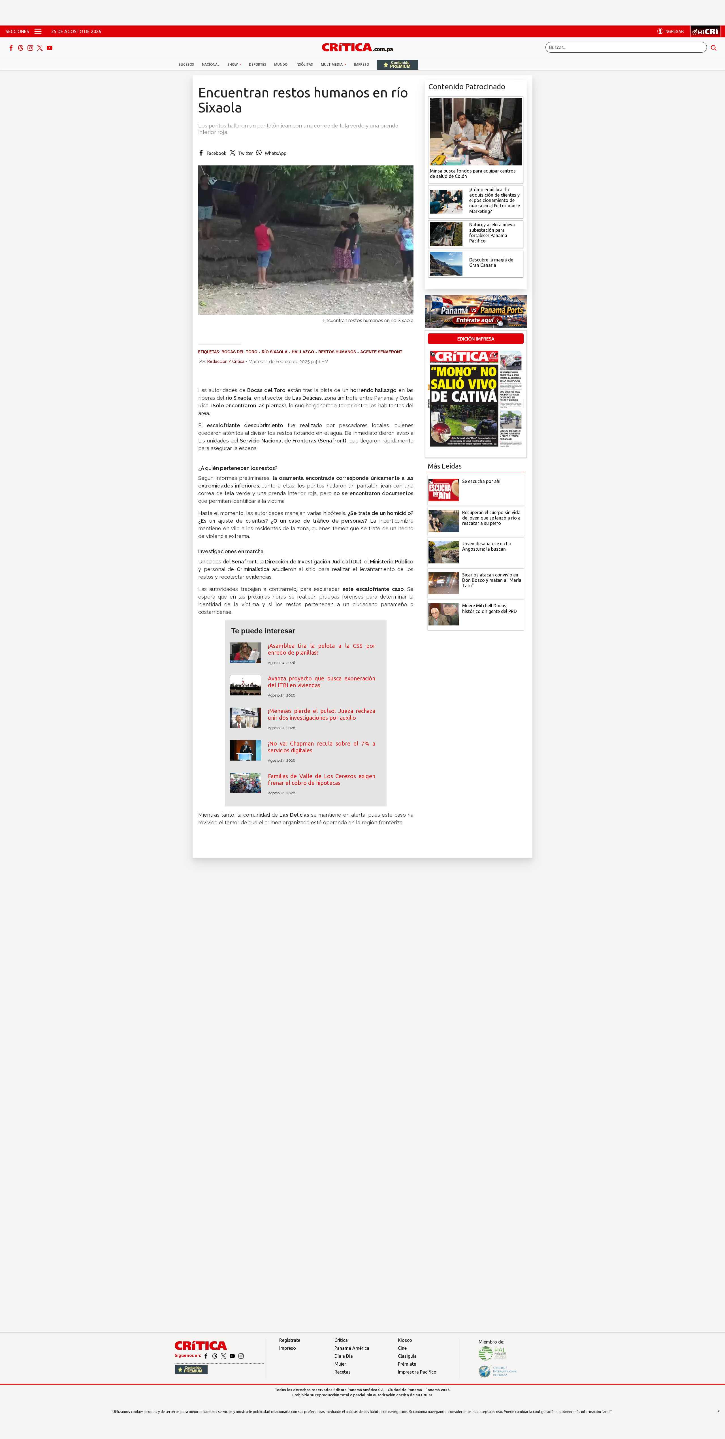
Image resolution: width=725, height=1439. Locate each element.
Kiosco (405, 1340)
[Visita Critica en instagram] (241, 1355)
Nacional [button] (210, 64)
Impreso (361, 64)
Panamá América (351, 1348)
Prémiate (407, 1363)
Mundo (280, 64)
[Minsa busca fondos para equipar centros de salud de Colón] (476, 131)
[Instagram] (31, 47)
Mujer (340, 1363)
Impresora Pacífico (417, 1371)
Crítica (341, 1340)
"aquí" (607, 1412)
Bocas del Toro (239, 352)
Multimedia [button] (332, 64)
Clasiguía (407, 1356)
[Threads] (21, 47)
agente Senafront (381, 352)
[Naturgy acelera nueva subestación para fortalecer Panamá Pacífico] (446, 233)
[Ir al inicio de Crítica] (360, 46)
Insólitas (304, 64)
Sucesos (186, 64)
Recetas (342, 1371)
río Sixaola (274, 352)
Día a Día (343, 1356)
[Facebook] (11, 47)
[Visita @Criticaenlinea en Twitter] (215, 1355)
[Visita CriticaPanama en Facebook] (206, 1355)
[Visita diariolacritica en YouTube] (233, 1355)
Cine (402, 1348)
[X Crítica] (40, 47)
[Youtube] (49, 47)
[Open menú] (38, 31)
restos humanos (337, 352)
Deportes (257, 64)
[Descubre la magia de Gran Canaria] (446, 263)
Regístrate (289, 1340)
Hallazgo (303, 352)
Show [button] (232, 64)
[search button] (713, 47)
